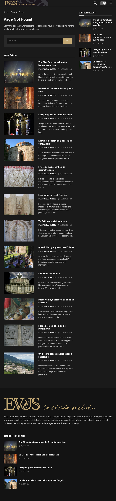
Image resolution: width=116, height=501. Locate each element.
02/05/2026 (63, 148)
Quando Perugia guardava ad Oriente (56, 247)
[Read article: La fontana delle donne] (19, 283)
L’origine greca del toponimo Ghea (55, 114)
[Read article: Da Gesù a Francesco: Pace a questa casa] (19, 98)
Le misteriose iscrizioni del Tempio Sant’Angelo (102, 64)
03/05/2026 (63, 306)
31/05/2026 (63, 118)
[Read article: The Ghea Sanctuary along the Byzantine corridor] (19, 72)
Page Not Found (17, 12)
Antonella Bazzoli (48, 69)
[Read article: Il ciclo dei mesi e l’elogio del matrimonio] (19, 335)
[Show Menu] (111, 3)
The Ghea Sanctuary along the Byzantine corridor (102, 22)
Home (6, 12)
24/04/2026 (63, 277)
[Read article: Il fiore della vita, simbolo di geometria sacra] (19, 176)
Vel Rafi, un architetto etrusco (52, 221)
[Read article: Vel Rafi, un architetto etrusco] (19, 231)
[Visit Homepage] (26, 3)
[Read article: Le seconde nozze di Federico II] (19, 204)
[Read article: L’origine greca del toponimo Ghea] (19, 124)
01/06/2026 (63, 69)
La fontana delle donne (49, 273)
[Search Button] (95, 3)
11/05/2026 (63, 361)
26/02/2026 (63, 251)
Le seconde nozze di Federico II (53, 195)
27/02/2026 (63, 199)
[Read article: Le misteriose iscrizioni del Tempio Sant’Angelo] (19, 150)
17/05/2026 (63, 95)
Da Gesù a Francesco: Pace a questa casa (102, 37)
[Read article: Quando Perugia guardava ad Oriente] (19, 257)
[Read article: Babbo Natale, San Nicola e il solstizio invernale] (19, 309)
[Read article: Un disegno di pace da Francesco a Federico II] (19, 363)
